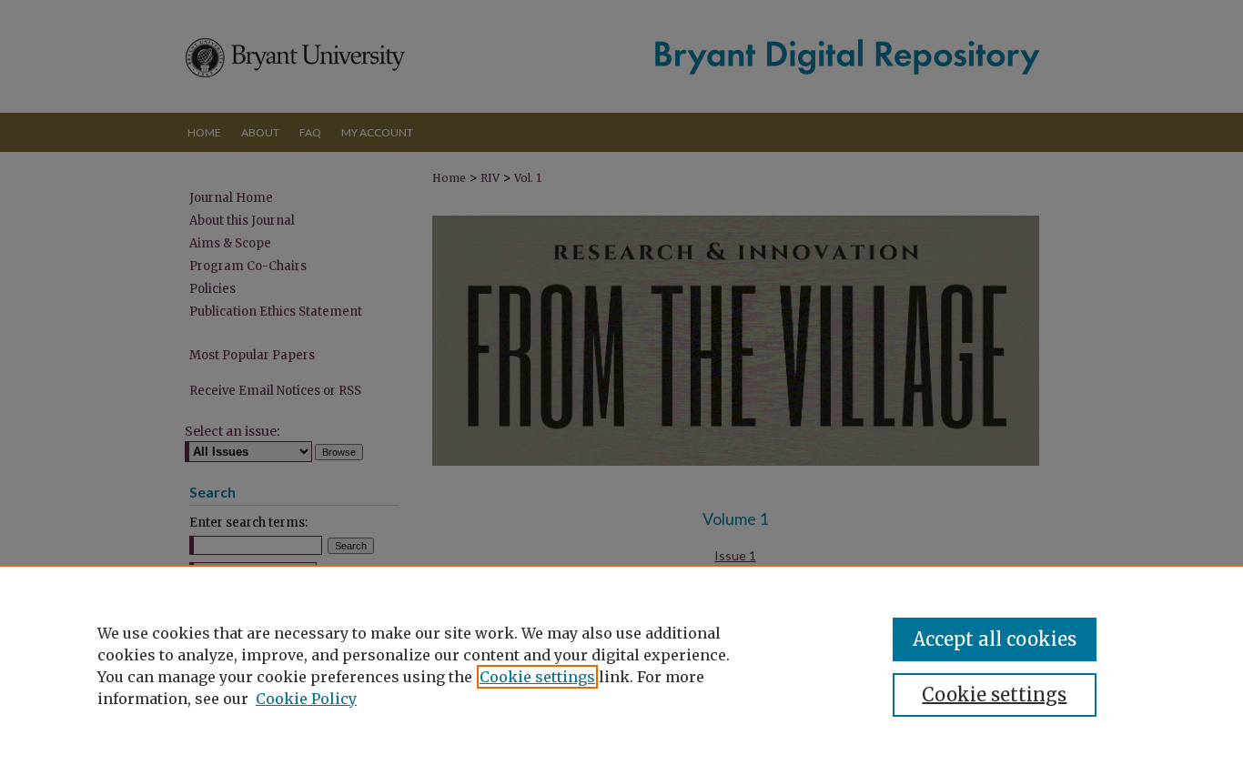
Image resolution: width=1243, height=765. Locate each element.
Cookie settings (537, 677)
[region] (621, 665)
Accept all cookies (994, 639)
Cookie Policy (306, 699)
